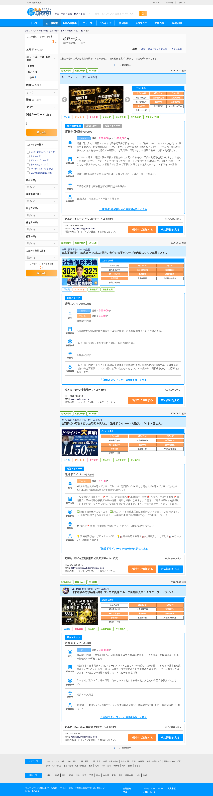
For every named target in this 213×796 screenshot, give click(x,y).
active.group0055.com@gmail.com (87, 568)
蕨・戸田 (85, 761)
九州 (138, 775)
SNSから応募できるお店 (42, 169)
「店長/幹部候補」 (123, 209)
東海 (114, 775)
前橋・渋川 (106, 766)
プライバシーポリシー (153, 788)
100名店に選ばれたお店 (41, 173)
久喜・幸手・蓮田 (154, 761)
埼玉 (84, 775)
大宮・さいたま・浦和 (55, 761)
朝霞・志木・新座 (110, 761)
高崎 (97, 766)
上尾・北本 (96, 761)
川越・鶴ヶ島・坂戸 (172, 761)
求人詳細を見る (170, 229)
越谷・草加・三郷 (128, 761)
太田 (123, 766)
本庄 (90, 766)
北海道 (56, 775)
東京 (98, 775)
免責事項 (172, 788)
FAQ (125, 792)
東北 (64, 775)
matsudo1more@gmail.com (84, 737)
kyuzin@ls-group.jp (80, 399)
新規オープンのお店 (40, 160)
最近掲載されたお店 (40, 164)
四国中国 (129, 775)
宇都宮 (137, 766)
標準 (134, 49)
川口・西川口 (72, 761)
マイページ (156, 2)
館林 (130, 766)
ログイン (181, 2)
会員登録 (169, 2)
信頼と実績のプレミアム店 (154, 49)
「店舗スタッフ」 (123, 379)
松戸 (66, 39)
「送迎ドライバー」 (123, 548)
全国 (48, 775)
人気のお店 (176, 49)
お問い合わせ (149, 792)
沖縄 (145, 775)
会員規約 (127, 788)
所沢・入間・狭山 (53, 766)
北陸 (78, 775)
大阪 (120, 775)
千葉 (91, 775)
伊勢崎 (116, 766)
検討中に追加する (142, 229)
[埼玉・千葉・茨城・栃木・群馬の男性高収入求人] (39, 8)
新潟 (71, 775)
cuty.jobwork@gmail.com (83, 228)
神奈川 (106, 775)
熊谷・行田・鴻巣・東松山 (75, 766)
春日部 (141, 761)
